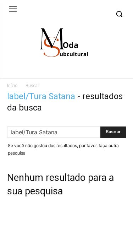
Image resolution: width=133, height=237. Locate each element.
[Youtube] (118, 72)
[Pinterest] (107, 72)
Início (12, 85)
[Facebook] (97, 72)
